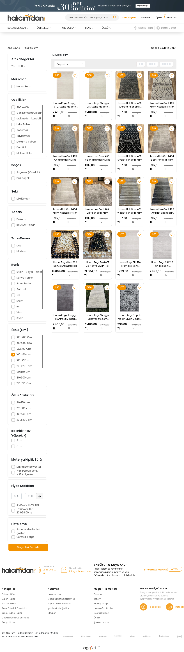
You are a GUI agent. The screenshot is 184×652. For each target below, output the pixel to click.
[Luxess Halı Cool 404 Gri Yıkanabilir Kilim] (97, 191)
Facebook (155, 607)
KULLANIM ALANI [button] (17, 28)
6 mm (20, 446)
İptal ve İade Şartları (59, 608)
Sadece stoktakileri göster (28, 531)
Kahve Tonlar (25, 277)
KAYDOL (174, 569)
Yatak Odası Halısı (12, 612)
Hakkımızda (54, 594)
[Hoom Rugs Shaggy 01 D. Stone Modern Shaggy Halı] (65, 85)
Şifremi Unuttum (102, 622)
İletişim (97, 598)
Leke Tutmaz (25, 124)
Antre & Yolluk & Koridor (14, 608)
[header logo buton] (26, 17)
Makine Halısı (24, 153)
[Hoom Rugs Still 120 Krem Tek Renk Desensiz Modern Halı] (130, 244)
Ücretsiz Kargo (25, 537)
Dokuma (22, 219)
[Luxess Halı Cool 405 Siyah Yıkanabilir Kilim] (130, 138)
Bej (18, 306)
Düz (19, 245)
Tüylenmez (24, 136)
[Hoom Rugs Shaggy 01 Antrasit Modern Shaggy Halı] (65, 297)
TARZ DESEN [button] (67, 28)
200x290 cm (24, 366)
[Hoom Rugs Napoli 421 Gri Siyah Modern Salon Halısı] (130, 297)
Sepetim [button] (170, 17)
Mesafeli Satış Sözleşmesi (61, 598)
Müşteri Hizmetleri (105, 589)
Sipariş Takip (101, 603)
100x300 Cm (24, 343)
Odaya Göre (8, 594)
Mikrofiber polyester (29, 467)
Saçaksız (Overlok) (28, 172)
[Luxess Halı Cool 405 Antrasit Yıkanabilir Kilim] (130, 85)
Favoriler (146, 17)
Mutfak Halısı (9, 603)
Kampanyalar (129, 17)
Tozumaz (22, 130)
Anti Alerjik (23, 107)
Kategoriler (9, 589)
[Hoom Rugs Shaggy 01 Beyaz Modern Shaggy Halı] (97, 297)
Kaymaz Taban (26, 225)
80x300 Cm (24, 377)
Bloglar (52, 612)
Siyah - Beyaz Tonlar (29, 272)
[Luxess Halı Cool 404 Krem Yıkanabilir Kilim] (65, 191)
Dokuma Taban (26, 141)
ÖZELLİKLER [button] (43, 28)
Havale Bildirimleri (103, 608)
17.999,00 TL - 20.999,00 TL (25, 510)
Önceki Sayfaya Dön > (163, 48)
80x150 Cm (23, 372)
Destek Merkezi (168, 27)
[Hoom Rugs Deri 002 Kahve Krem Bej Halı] (65, 244)
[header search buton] (114, 17)
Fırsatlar (98, 594)
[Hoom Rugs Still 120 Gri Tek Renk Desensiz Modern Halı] (162, 244)
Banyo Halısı (8, 622)
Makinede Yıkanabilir (29, 118)
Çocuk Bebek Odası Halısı (15, 617)
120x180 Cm (24, 349)
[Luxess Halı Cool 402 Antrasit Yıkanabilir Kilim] (162, 191)
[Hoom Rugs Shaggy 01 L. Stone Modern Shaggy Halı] (97, 85)
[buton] (92, 5)
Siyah (20, 318)
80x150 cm (23, 402)
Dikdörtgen (23, 198)
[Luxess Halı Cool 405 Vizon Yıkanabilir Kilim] (97, 138)
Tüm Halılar (18, 66)
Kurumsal (54, 589)
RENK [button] (88, 28)
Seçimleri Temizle (28, 547)
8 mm (20, 440)
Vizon (20, 312)
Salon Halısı (8, 598)
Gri (18, 295)
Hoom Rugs (24, 86)
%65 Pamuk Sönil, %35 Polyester (27, 472)
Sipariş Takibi (145, 27)
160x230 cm (24, 360)
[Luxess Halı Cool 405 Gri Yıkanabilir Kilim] (65, 138)
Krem (20, 301)
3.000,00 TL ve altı (28, 505)
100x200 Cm (24, 337)
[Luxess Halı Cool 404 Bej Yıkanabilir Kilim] (162, 138)
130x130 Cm (24, 383)
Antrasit (21, 289)
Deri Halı (21, 147)
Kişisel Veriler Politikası (59, 603)
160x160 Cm (24, 354)
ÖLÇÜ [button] (105, 28)
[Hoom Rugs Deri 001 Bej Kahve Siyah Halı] (97, 244)
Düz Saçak (23, 178)
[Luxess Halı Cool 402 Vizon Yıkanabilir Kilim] (130, 191)
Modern (21, 251)
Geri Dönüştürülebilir (29, 113)
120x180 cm (24, 408)
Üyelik (159, 17)
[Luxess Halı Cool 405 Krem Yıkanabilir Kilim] (162, 85)
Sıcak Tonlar (24, 283)
